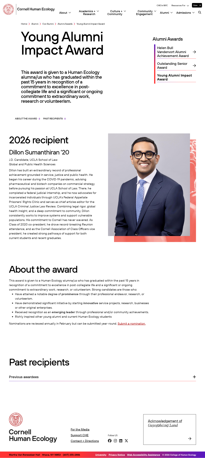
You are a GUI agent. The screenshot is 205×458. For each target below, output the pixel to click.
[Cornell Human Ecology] (9, 9)
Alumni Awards (65, 24)
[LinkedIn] (120, 441)
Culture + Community (114, 13)
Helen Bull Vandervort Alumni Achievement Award (173, 52)
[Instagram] (115, 441)
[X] (126, 441)
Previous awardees (24, 377)
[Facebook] (110, 441)
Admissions (183, 12)
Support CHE (80, 435)
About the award (26, 118)
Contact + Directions (85, 441)
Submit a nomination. (132, 323)
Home (24, 24)
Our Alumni (47, 24)
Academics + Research (87, 13)
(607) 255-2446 (71, 454)
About (63, 12)
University (100, 454)
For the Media (80, 429)
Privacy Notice (117, 454)
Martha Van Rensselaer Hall (24, 454)
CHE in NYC (162, 5)
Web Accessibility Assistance (143, 454)
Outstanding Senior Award (172, 66)
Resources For (178, 5)
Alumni (164, 12)
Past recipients (53, 118)
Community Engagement (144, 13)
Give (195, 5)
